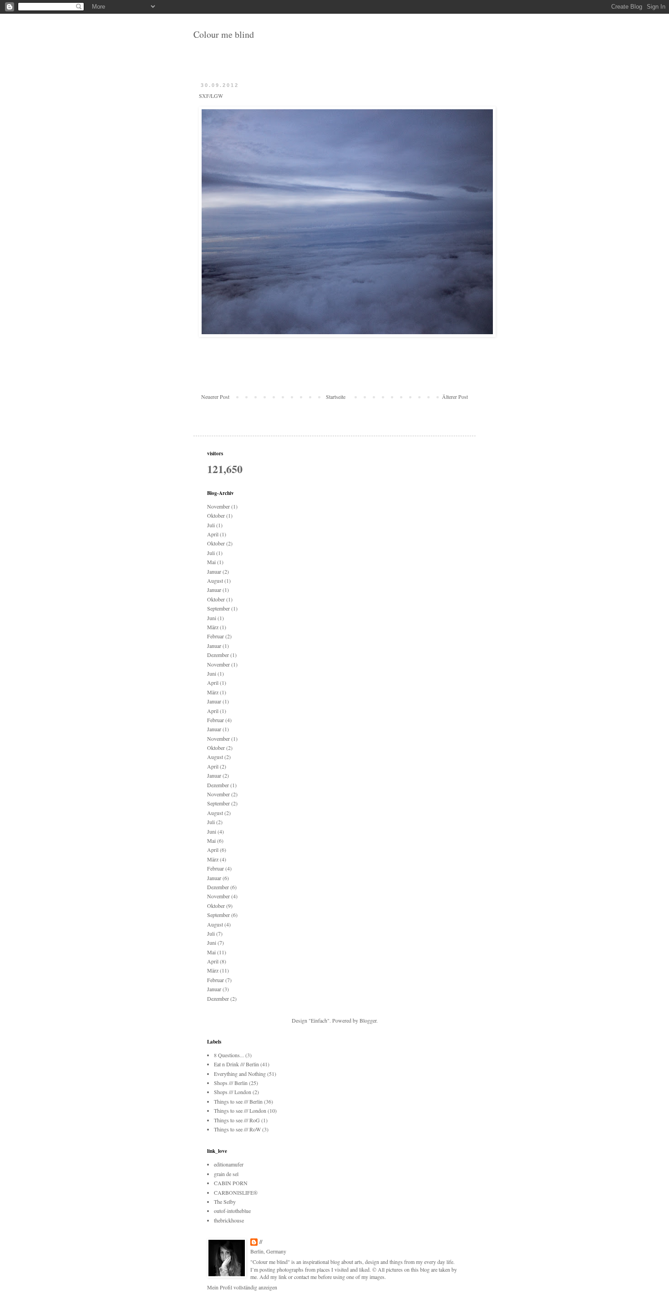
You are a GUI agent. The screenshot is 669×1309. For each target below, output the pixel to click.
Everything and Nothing (240, 1073)
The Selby (225, 1201)
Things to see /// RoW (237, 1129)
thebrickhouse (229, 1220)
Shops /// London (232, 1091)
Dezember (218, 654)
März (212, 627)
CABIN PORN (231, 1183)
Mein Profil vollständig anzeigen (242, 1287)
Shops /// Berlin (231, 1082)
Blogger (368, 1020)
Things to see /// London (240, 1110)
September (218, 608)
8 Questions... (229, 1055)
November (218, 506)
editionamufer (228, 1164)
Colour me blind (223, 34)
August (215, 580)
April (212, 534)
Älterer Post (455, 396)
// (260, 1242)
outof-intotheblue (232, 1210)
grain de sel (226, 1173)
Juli (211, 525)
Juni (211, 617)
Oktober (216, 515)
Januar (214, 571)
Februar (215, 636)
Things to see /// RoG (237, 1120)
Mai (211, 561)
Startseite (335, 396)
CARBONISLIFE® (236, 1192)
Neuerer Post (215, 396)
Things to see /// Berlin (238, 1101)
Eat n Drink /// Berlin (236, 1064)
